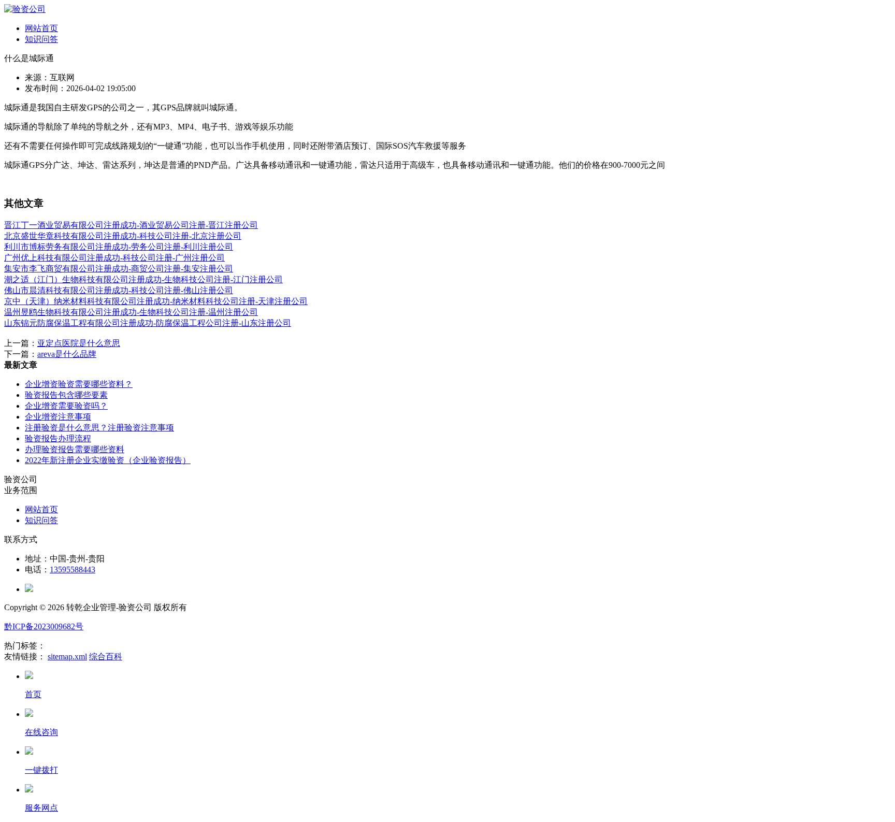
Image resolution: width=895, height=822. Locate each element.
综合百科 (105, 656)
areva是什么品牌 (66, 354)
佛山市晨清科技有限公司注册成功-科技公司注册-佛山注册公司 (118, 290)
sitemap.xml (67, 656)
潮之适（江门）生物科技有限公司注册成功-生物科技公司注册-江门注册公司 (143, 279)
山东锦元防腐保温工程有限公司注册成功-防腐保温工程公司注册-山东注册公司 (147, 323)
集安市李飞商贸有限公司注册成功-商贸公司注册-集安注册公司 (118, 268)
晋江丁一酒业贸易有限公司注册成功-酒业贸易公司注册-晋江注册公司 (131, 225)
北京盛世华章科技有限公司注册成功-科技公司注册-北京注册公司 (122, 236)
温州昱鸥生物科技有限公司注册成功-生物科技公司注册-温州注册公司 (131, 312)
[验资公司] (25, 9)
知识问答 (41, 39)
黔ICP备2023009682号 (43, 626)
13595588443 (72, 569)
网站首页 (41, 28)
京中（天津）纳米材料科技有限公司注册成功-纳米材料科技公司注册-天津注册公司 (156, 301)
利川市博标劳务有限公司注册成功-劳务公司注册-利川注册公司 (118, 246)
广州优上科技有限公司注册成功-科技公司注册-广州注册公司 (114, 257)
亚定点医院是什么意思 (78, 343)
